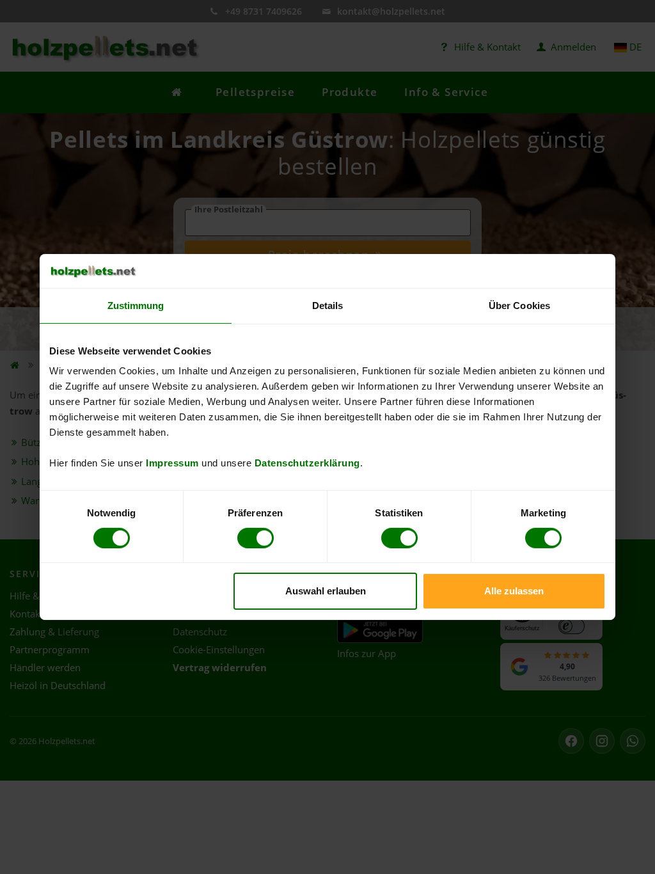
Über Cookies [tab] (519, 304)
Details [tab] (327, 304)
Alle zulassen (514, 590)
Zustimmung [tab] (135, 304)
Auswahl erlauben (325, 590)
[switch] (255, 538)
